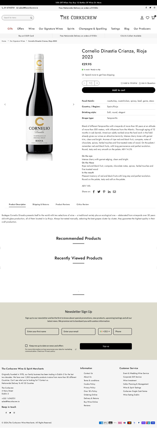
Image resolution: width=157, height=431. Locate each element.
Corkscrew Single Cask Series (135, 390)
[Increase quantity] (97, 82)
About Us (87, 376)
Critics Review (83, 203)
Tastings (107, 28)
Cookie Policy (89, 383)
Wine (41, 28)
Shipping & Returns (41, 203)
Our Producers (128, 28)
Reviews (87, 404)
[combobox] (105, 330)
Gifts (25, 28)
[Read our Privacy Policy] (75, 348)
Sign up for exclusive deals (78, 2)
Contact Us (88, 372)
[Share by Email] (114, 191)
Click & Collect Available (131, 35)
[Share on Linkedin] (109, 191)
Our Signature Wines (57, 28)
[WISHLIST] (147, 18)
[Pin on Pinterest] (104, 191)
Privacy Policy (89, 387)
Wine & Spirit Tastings (132, 387)
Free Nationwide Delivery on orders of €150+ (78, 8)
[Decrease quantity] (84, 82)
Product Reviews (63, 203)
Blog (116, 28)
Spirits (73, 28)
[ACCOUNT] (142, 18)
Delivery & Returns (91, 397)
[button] (73, 104)
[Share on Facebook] (93, 191)
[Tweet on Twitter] (98, 191)
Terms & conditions (91, 379)
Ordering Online (90, 394)
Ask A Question (148, 82)
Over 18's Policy (90, 390)
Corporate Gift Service (132, 376)
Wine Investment (129, 379)
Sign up (106, 346)
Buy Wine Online (91, 401)
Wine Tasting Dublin (131, 394)
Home (4, 40)
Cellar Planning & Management (135, 383)
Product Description (17, 203)
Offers (33, 28)
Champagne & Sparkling (90, 28)
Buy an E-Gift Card (26, 35)
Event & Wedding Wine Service (136, 372)
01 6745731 (9, 7)
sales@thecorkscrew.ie (28, 7)
